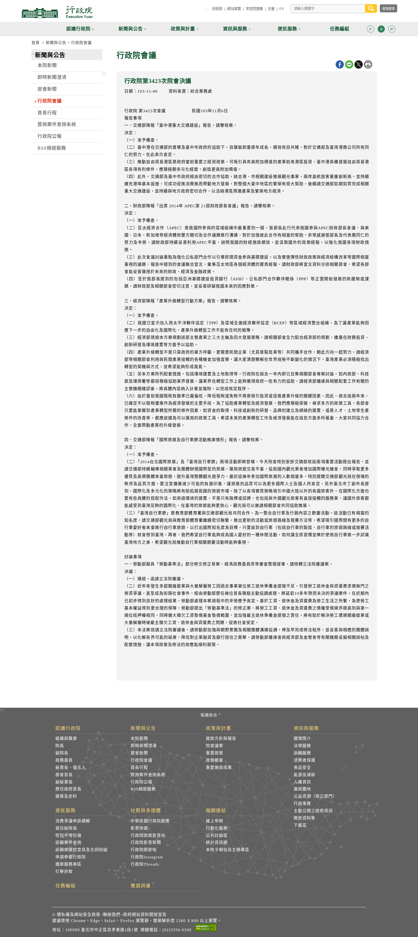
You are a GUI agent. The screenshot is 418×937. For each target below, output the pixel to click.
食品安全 (302, 767)
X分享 (358, 64)
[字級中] (381, 29)
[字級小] (370, 29)
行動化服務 (217, 828)
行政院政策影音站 (148, 835)
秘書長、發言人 (70, 767)
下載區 (300, 825)
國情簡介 (302, 738)
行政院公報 (49, 136)
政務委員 (64, 760)
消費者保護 (304, 760)
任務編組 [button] (339, 28)
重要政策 (214, 753)
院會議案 (214, 746)
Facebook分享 (340, 64)
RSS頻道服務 (51, 148)
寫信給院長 (66, 828)
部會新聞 (47, 89)
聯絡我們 (111, 914)
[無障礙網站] (205, 928)
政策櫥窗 (214, 760)
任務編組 (65, 886)
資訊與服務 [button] (235, 28)
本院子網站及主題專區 (227, 850)
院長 (59, 746)
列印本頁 (368, 64)
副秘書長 (64, 782)
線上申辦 (214, 821)
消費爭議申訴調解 (72, 821)
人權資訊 (302, 782)
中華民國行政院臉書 (150, 821)
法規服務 (302, 746)
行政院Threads (145, 864)
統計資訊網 (217, 842)
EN (281, 9)
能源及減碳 (304, 775)
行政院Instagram (147, 857)
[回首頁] (56, 12)
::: (205, 9)
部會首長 (64, 775)
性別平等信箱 (68, 835)
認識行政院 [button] (78, 28)
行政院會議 (81, 43)
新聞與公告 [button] (131, 28)
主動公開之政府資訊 (313, 811)
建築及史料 (66, 796)
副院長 (61, 753)
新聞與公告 (56, 43)
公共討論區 (217, 835)
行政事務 (302, 803)
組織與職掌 (66, 738)
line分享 (349, 64)
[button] (370, 29)
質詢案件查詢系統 (56, 124)
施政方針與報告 (221, 738)
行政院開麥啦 (144, 850)
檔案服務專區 (68, 864)
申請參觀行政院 (70, 857)
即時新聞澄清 (52, 77)
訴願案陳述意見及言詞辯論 (81, 850)
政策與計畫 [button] (183, 28)
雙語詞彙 (141, 886)
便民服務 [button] (287, 28)
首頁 (35, 43)
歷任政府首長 (68, 789)
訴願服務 (302, 753)
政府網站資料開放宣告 (145, 914)
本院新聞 (47, 65)
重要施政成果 (219, 767)
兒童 (271, 9)
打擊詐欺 (64, 871)
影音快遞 (139, 828)
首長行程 (47, 112)
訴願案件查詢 (68, 842)
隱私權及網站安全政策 (78, 914)
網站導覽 (234, 9)
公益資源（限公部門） (315, 796)
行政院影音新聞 (146, 842)
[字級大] (392, 29)
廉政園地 (302, 789)
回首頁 (217, 9)
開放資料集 (304, 818)
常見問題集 (254, 9)
